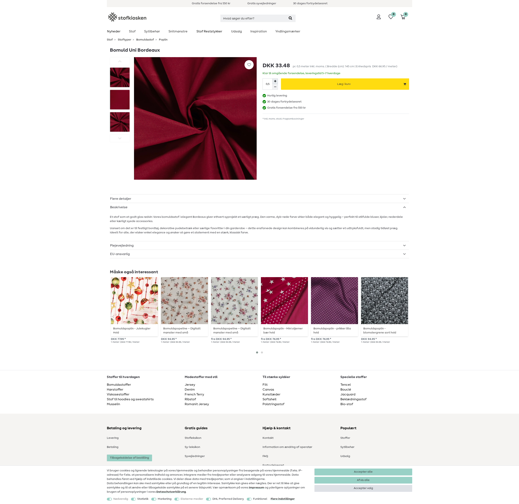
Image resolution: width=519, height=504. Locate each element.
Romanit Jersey (197, 404)
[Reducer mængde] (275, 87)
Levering (113, 438)
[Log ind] (379, 17)
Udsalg (236, 31)
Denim (190, 389)
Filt (265, 384)
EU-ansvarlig (120, 254)
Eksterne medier (192, 499)
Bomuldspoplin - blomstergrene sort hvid (379, 330)
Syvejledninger (195, 456)
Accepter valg (363, 488)
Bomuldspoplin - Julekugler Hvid (131, 330)
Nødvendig (120, 499)
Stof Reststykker (209, 31)
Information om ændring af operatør (287, 447)
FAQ (265, 456)
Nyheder (113, 31)
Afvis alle (363, 480)
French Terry (194, 394)
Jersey (190, 384)
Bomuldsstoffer (119, 384)
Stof (132, 31)
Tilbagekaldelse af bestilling (129, 457)
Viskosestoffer (118, 394)
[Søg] (290, 18)
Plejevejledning (122, 245)
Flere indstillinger (283, 499)
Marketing (165, 499)
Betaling (112, 447)
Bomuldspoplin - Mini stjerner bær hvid (283, 330)
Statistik (142, 499)
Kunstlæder (271, 394)
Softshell (269, 399)
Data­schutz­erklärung (171, 491)
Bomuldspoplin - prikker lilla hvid (332, 330)
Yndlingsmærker (287, 31)
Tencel (345, 384)
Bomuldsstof (145, 39)
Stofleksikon (193, 438)
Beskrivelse (119, 207)
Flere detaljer (120, 198)
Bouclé (345, 389)
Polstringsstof (273, 404)
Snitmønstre (178, 31)
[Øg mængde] (275, 81)
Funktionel (260, 499)
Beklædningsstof (353, 399)
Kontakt (268, 438)
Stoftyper (124, 39)
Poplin (162, 39)
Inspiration (258, 31)
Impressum (256, 487)
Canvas (268, 389)
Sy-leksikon (192, 447)
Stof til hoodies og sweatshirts (130, 399)
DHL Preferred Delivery (228, 499)
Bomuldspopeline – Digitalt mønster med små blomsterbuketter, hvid (232, 330)
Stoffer (345, 438)
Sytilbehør (152, 31)
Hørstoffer (115, 389)
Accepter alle (363, 471)
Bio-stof (346, 404)
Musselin (113, 404)
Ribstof (190, 399)
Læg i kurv (344, 84)
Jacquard (347, 394)
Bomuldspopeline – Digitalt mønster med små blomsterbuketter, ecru (182, 330)
